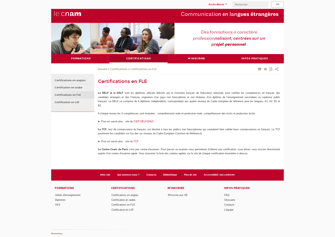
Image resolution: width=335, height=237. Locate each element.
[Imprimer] (259, 70)
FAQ (226, 195)
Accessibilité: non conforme (219, 174)
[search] (250, 4)
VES (57, 204)
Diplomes (60, 199)
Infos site (105, 174)
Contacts (151, 174)
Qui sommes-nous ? (128, 174)
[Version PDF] (271, 69)
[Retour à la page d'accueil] (74, 16)
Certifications (118, 69)
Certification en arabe (68, 87)
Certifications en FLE (143, 69)
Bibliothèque (170, 174)
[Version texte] (265, 69)
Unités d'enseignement (67, 195)
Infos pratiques (237, 188)
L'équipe (228, 209)
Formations (64, 188)
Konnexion (56, 233)
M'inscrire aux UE (178, 195)
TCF (136, 141)
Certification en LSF (67, 102)
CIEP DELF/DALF (144, 121)
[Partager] (276, 70)
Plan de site (190, 174)
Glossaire (229, 199)
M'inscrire (176, 188)
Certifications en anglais (70, 80)
